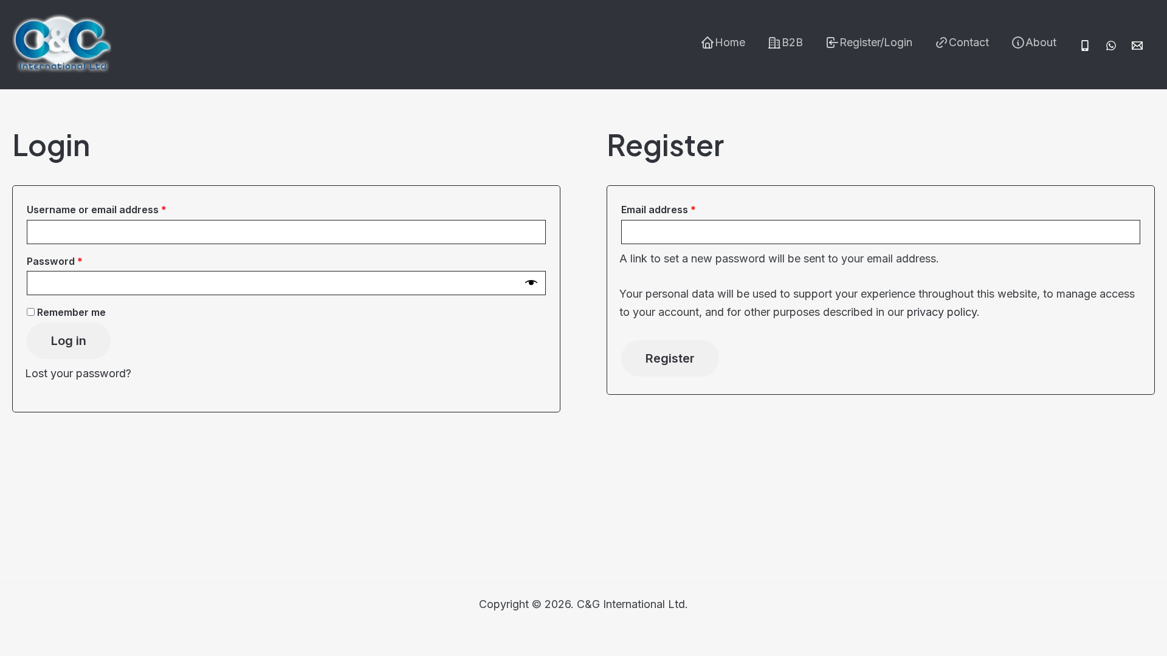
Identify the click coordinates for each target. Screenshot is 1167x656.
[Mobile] (1084, 45)
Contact (969, 42)
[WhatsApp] (1111, 45)
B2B (792, 42)
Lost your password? (78, 373)
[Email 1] (1137, 45)
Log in (68, 340)
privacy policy (942, 312)
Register (670, 358)
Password (76, 261)
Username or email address (118, 209)
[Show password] (531, 283)
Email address (679, 209)
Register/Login (875, 42)
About (1040, 42)
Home (730, 42)
